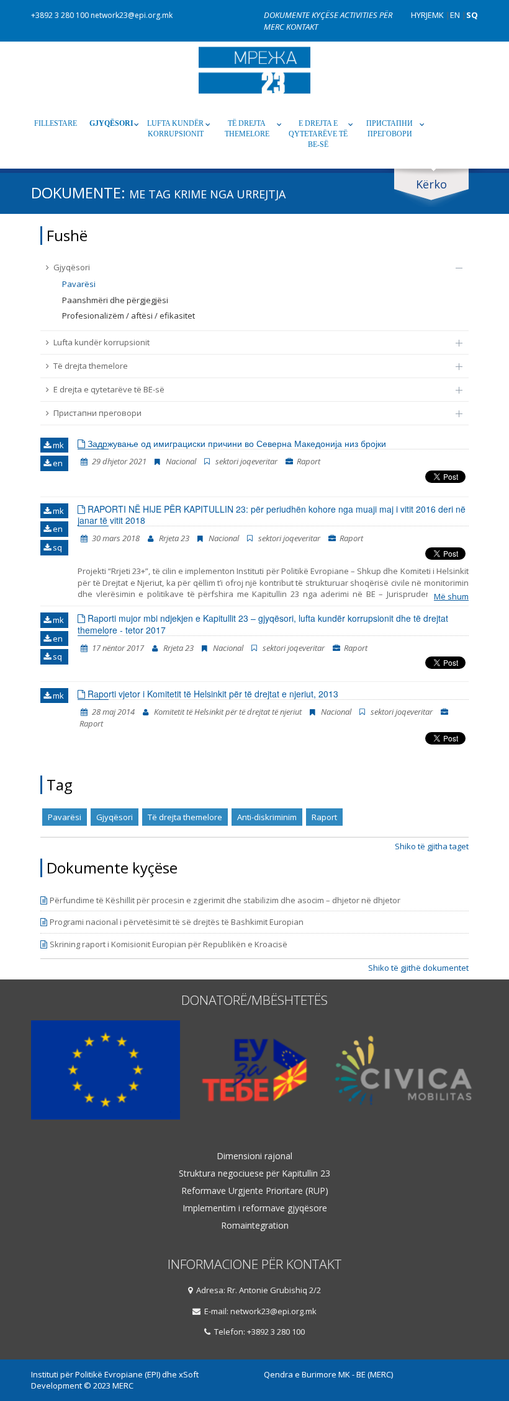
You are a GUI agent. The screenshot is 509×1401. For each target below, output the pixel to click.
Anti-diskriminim (267, 817)
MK (438, 14)
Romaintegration (255, 1225)
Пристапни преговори (389, 128)
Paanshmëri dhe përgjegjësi (115, 300)
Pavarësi (79, 283)
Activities (359, 14)
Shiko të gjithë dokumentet (418, 967)
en (57, 463)
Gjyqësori (111, 123)
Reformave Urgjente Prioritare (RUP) (254, 1190)
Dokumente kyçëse (302, 14)
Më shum (451, 596)
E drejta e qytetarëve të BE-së (318, 134)
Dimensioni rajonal (254, 1156)
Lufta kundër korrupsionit (175, 128)
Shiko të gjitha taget (432, 846)
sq (56, 547)
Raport (324, 817)
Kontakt (302, 26)
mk (57, 445)
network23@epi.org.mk (132, 15)
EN (455, 14)
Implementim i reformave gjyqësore (254, 1208)
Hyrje (421, 14)
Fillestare (55, 123)
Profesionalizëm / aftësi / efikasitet (128, 315)
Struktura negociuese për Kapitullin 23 (254, 1173)
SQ (472, 14)
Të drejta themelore (247, 128)
